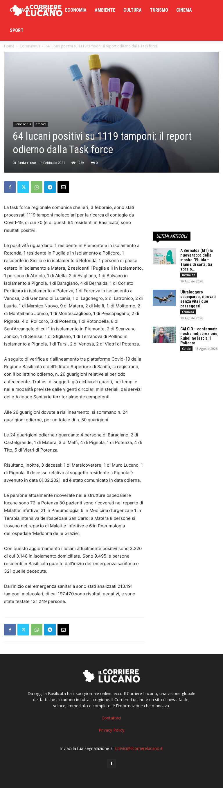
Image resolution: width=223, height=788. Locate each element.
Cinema (184, 10)
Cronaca (20, 10)
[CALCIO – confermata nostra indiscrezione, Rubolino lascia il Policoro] (164, 335)
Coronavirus (30, 46)
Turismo (159, 10)
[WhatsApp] (36, 187)
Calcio (186, 349)
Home (9, 46)
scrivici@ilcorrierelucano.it (139, 748)
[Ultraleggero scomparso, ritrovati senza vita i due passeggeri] (164, 298)
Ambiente (105, 10)
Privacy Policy (111, 730)
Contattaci (111, 718)
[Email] (63, 187)
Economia (76, 10)
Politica (47, 10)
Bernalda (188, 275)
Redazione (26, 162)
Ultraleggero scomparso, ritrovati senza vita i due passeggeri (198, 299)
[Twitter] (23, 187)
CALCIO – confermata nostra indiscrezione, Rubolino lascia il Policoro (199, 336)
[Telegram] (50, 187)
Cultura (132, 10)
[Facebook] (10, 187)
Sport (17, 30)
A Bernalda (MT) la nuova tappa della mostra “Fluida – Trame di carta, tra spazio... (196, 259)
